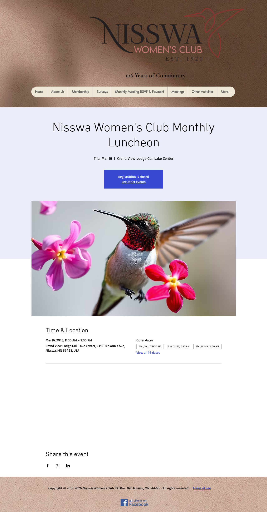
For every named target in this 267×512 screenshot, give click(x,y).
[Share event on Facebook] (48, 465)
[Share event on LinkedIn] (68, 465)
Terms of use (202, 488)
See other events (134, 182)
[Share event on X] (58, 465)
